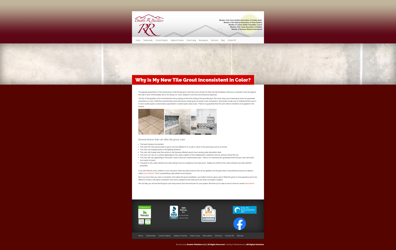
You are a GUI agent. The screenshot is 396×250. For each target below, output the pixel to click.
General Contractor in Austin (245, 214)
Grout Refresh (148, 173)
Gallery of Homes (177, 40)
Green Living (191, 40)
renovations (249, 183)
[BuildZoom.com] (245, 210)
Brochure (214, 40)
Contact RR (232, 40)
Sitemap (240, 236)
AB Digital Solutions (255, 244)
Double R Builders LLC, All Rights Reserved (206, 244)
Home (138, 40)
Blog (223, 40)
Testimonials (148, 40)
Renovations (203, 40)
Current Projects (162, 40)
